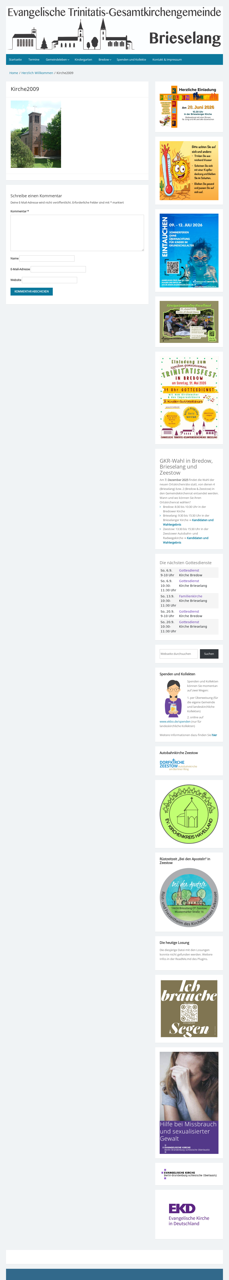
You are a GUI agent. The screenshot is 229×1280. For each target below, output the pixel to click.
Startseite (15, 59)
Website (16, 280)
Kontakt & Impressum (167, 59)
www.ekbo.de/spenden (175, 721)
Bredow (104, 59)
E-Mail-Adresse (20, 269)
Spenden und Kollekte (131, 59)
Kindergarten (83, 59)
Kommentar (20, 211)
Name (15, 258)
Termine (33, 59)
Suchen (209, 654)
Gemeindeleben (56, 59)
